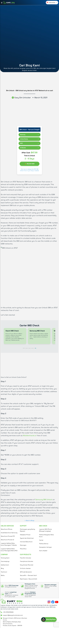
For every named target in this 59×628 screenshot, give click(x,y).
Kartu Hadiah (43, 550)
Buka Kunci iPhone (6, 529)
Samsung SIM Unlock (43, 499)
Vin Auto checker (25, 568)
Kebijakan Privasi (25, 535)
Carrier (41, 540)
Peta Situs (23, 549)
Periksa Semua (43, 543)
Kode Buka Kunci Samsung (9, 533)
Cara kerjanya (5, 561)
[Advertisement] (29, 364)
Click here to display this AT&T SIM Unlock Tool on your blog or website (29, 169)
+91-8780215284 (8, 612)
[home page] (11, 601)
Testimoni (4, 572)
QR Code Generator (26, 572)
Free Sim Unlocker (25, 558)
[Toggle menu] (2, 3)
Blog (2, 568)
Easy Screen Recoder (26, 565)
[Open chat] (48, 619)
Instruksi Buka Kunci (26, 542)
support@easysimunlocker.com (13, 615)
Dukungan (23, 545)
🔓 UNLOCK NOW (29, 164)
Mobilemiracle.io (29, 435)
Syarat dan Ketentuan (27, 538)
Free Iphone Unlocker (26, 561)
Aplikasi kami (5, 565)
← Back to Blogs (29, 520)
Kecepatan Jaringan (45, 547)
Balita (3, 575)
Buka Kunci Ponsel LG (7, 540)
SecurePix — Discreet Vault (28, 575)
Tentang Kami (5, 558)
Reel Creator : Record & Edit (28, 579)
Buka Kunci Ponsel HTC (8, 536)
